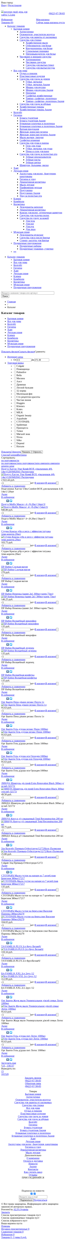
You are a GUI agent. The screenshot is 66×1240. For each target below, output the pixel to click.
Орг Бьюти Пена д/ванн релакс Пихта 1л (22, 702)
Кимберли (19, 201)
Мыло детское (27, 184)
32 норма (21, 390)
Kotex (20, 409)
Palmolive (21, 372)
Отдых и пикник (28, 73)
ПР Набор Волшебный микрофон (18, 621)
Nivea (19, 437)
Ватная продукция (29, 129)
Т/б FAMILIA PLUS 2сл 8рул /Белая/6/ (21, 946)
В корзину (40, 483)
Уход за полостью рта (31, 196)
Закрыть (5, 1212)
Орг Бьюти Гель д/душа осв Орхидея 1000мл (24, 756)
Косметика (19, 204)
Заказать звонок (33, 1078)
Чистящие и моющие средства (35, 56)
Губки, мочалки (34, 81)
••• (15, 251)
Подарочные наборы (30, 246)
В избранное (7, 497)
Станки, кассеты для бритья (34, 240)
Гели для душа (33, 145)
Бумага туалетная (29, 118)
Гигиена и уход (28, 179)
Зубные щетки (33, 162)
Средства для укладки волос (34, 215)
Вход (3, 5)
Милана (21, 378)
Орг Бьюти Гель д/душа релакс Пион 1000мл (24, 729)
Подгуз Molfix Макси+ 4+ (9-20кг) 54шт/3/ (23, 504)
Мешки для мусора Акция (39, 90)
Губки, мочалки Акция (38, 84)
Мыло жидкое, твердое (32, 137)
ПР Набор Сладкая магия (14, 566)
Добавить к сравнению (13, 486)
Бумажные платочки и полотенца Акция (41, 126)
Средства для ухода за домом (35, 79)
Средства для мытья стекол (40, 65)
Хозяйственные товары (32, 106)
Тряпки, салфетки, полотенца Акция (45, 101)
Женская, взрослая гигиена (34, 132)
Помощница (23, 369)
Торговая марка (15, 363)
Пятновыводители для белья (41, 54)
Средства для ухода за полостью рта (38, 154)
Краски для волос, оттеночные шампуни (41, 212)
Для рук (30, 226)
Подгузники (26, 190)
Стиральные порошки (37, 51)
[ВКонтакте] (7, 501)
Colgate (20, 366)
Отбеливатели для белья (38, 45)
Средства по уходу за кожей (34, 218)
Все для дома (20, 70)
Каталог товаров (16, 26)
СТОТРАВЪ (23, 421)
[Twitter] (11, 501)
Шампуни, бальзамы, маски (34, 165)
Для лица (30, 229)
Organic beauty (24, 415)
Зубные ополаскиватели (38, 157)
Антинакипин (33, 59)
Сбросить (16, 452)
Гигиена (18, 115)
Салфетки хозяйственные (39, 95)
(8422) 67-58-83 (57, 13)
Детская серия (21, 170)
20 (7, 1074)
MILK (20, 412)
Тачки (20, 431)
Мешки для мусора (36, 87)
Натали (20, 446)
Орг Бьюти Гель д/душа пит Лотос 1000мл (23, 1036)
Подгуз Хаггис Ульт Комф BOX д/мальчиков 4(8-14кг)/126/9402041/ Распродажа (26, 470)
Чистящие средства (36, 62)
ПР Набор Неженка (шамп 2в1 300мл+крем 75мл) (27, 593)
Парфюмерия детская (31, 187)
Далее (4, 494)
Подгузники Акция (30, 193)
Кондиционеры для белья (39, 48)
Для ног (30, 223)
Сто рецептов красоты (28, 397)
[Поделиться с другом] (3, 501)
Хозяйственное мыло (37, 42)
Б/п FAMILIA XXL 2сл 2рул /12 (17, 973)
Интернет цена (15, 357)
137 (12, 1065)
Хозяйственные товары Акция (36, 109)
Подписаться (40, 1200)
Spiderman (22, 424)
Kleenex (21, 406)
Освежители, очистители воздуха (37, 34)
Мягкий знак (23, 434)
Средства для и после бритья (35, 237)
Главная (11, 301)
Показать (6, 452)
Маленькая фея (24, 394)
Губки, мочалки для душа (39, 148)
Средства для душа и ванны (34, 143)
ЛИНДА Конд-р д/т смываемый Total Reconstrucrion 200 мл (32, 818)
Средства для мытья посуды (40, 68)
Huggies (21, 403)
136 (8, 1065)
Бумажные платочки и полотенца (37, 123)
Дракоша (21, 384)
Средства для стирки (30, 40)
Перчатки (31, 93)
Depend (20, 443)
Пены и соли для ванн (37, 151)
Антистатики (27, 31)
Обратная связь (33, 1083)
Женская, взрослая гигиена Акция (37, 134)
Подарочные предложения (27, 243)
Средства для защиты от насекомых (38, 37)
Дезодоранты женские (31, 207)
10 (2, 1074)
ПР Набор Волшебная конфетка (17, 675)
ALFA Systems (20, 1209)
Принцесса (22, 428)
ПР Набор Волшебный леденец (17, 648)
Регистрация (14, 5)
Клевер (17, 198)
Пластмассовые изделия (32, 76)
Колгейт (18, 112)
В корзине (50, 483)
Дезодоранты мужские (31, 235)
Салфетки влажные (30, 140)
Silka (19, 440)
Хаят (16, 168)
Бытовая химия (21, 29)
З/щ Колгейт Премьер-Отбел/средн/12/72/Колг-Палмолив (31, 848)
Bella (19, 375)
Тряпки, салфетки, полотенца (41, 98)
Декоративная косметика (33, 182)
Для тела (30, 221)
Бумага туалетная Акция (32, 120)
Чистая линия (24, 400)
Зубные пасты (33, 159)
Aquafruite (22, 418)
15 (2, 1071)
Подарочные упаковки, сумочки (36, 248)
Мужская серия (21, 232)
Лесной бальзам (25, 387)
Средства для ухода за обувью (35, 104)
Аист (19, 381)
